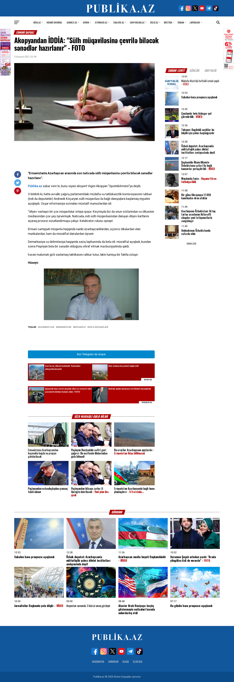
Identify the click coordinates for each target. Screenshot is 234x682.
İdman (181, 22)
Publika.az (35, 186)
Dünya (86, 22)
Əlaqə (125, 661)
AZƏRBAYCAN (46, 327)
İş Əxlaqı (137, 661)
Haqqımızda (98, 661)
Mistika (168, 22)
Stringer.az (101, 22)
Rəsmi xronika (54, 22)
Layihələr (195, 22)
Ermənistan (64, 327)
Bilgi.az (154, 22)
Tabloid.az (118, 22)
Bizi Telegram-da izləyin (91, 354)
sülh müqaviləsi (98, 327)
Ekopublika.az (137, 22)
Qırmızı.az (72, 22)
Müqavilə (80, 327)
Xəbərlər (113, 661)
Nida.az (37, 22)
